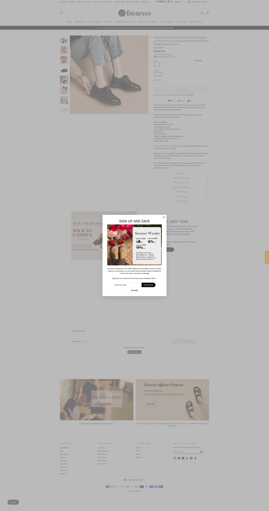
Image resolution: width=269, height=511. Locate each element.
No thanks (134, 290)
